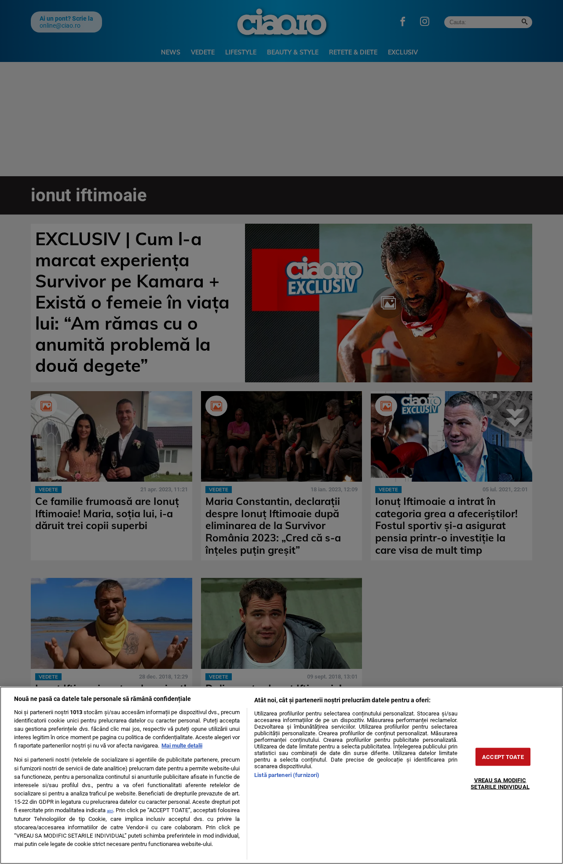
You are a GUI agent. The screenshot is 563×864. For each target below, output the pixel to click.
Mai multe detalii (181, 745)
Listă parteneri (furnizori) (286, 775)
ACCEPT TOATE (503, 757)
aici (110, 810)
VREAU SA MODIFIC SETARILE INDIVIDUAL (500, 783)
